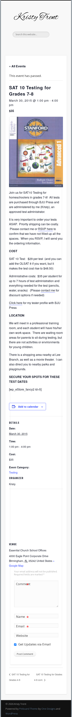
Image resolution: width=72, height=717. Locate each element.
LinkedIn (54, 44)
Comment (22, 584)
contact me (48, 290)
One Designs (48, 708)
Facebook (17, 44)
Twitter (24, 44)
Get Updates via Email (34, 644)
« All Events (17, 66)
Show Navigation (57, 33)
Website (22, 635)
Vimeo (39, 44)
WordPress (12, 713)
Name (22, 617)
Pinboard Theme (28, 708)
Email (22, 627)
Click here (15, 303)
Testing (13, 472)
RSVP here (45, 229)
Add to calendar (28, 406)
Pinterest (32, 44)
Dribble (47, 44)
